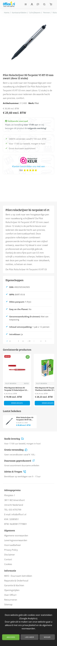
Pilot (37, 103)
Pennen (46, 12)
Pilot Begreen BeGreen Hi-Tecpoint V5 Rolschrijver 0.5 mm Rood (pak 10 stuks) (15, 389)
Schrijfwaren (35, 12)
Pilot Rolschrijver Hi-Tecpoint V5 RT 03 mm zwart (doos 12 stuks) (25, 418)
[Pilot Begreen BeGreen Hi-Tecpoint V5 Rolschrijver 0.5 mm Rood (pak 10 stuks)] (17, 368)
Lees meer (29, 637)
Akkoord (11, 637)
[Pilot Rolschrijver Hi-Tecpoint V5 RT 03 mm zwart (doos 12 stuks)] (9, 421)
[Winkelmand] (51, 4)
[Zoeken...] (44, 4)
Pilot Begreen (10, 383)
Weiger (47, 637)
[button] (17, 403)
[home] (6, 13)
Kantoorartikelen (19, 12)
